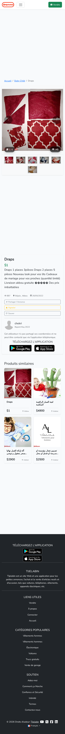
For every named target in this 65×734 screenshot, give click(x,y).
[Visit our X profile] (47, 722)
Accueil (7, 80)
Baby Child (19, 80)
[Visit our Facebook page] (52, 722)
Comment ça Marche (33, 686)
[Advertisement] (32, 44)
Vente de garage (32, 665)
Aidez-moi (32, 680)
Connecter (32, 614)
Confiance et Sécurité (32, 692)
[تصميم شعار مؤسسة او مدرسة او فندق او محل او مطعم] (47, 432)
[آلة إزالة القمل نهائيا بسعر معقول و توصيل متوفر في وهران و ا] (17, 432)
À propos (32, 608)
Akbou (25, 295)
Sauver (11, 313)
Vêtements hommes (32, 641)
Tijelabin (35, 721)
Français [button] (34, 725)
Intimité (32, 698)
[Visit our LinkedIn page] (56, 722)
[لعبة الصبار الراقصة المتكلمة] (47, 383)
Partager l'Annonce (16, 302)
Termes (32, 703)
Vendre (32, 602)
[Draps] (17, 383)
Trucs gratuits (32, 659)
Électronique (32, 647)
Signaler (12, 307)
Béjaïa (18, 295)
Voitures (33, 653)
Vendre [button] (56, 4)
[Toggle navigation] (21, 5)
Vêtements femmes (32, 635)
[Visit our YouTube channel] (41, 722)
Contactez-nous (32, 709)
